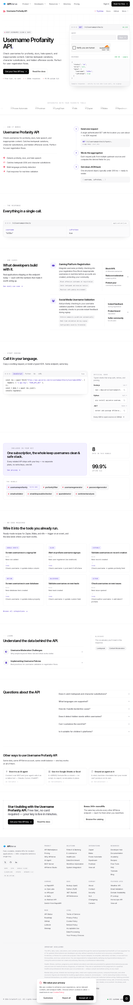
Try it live (100, 11)
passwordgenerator (98, 487)
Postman (92, 864)
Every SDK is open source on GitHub (108, 417)
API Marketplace (50, 850)
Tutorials (114, 871)
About (91, 885)
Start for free (119, 4)
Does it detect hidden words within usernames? (80, 716)
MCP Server (49, 864)
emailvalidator (16, 494)
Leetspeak (101, 648)
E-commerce (71, 853)
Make (91, 853)
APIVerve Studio (50, 867)
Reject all (66, 998)
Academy (114, 857)
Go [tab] (34, 374)
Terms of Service (73, 914)
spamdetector (65, 494)
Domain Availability (118, 892)
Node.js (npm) (71, 885)
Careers (92, 903)
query (73, 33)
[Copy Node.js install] (124, 390)
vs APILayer (49, 892)
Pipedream (93, 860)
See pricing (12, 470)
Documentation (117, 853)
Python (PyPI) (71, 889)
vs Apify (47, 896)
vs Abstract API (50, 899)
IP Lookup (114, 896)
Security (92, 892)
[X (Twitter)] (5, 862)
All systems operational (119, 999)
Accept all (85, 998)
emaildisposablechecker (41, 494)
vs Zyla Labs (49, 889)
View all (92, 867)
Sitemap (47, 928)
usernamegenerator (73, 487)
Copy (83, 374)
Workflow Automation (75, 864)
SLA (90, 896)
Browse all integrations (14, 611)
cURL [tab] (40, 374)
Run (121, 37)
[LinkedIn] (16, 862)
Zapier (91, 850)
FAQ (112, 867)
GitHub (116, 11)
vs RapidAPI (49, 885)
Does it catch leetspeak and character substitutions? (83, 694)
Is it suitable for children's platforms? (76, 731)
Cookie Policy (71, 921)
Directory (67, 4)
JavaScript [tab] (17, 374)
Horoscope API (116, 899)
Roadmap (48, 918)
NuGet (123, 406)
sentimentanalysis (86, 494)
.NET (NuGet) (71, 892)
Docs (108, 11)
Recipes (114, 860)
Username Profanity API (17, 11)
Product (25, 4)
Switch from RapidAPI (52, 903)
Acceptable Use (72, 928)
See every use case (11, 286)
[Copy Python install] (124, 400)
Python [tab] (28, 374)
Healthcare (70, 857)
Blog (112, 874)
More (124, 11)
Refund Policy (71, 925)
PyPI (123, 395)
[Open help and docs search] (126, 998)
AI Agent (47, 860)
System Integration (73, 867)
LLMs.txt (47, 925)
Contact (92, 889)
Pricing (76, 4)
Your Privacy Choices (75, 935)
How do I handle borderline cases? (74, 709)
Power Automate (95, 857)
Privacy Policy (72, 918)
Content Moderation (117, 648)
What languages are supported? (73, 701)
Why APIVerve (50, 857)
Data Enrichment (73, 860)
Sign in (106, 4)
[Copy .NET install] (124, 410)
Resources (53, 4)
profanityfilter (51, 487)
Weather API (115, 885)
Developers (39, 4)
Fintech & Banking (73, 850)
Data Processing (73, 932)
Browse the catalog (94, 819)
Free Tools (115, 864)
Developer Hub (116, 850)
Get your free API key (14, 71)
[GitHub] (11, 862)
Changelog (93, 899)
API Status (48, 914)
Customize (48, 998)
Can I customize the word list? (72, 724)
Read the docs (39, 71)
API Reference (72, 896)
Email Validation (117, 889)
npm (124, 385)
